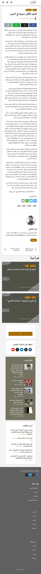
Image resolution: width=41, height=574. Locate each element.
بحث (20, 333)
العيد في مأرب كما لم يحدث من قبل (21, 269)
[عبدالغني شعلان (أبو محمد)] (28, 382)
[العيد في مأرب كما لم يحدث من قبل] (20, 276)
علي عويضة (28, 297)
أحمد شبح (33, 265)
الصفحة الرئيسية (33, 488)
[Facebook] (30, 349)
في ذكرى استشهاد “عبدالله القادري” (21, 301)
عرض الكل (34, 240)
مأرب (19, 206)
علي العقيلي (29, 10)
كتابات (34, 10)
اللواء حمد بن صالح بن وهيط (24, 438)
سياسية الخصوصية (33, 500)
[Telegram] (21, 349)
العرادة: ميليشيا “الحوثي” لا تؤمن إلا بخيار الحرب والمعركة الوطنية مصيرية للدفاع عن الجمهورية (21, 432)
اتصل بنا (36, 496)
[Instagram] (17, 349)
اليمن (23, 206)
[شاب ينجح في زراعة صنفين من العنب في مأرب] (28, 402)
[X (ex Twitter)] (26, 349)
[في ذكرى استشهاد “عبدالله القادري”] (20, 308)
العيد (34, 206)
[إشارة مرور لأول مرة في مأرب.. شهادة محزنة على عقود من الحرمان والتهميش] (28, 390)
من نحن (36, 492)
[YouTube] (13, 349)
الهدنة (29, 206)
